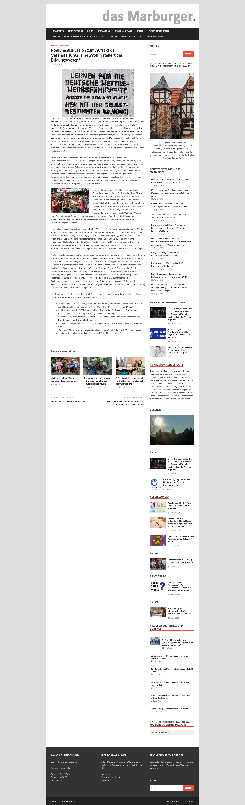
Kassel (140, 31)
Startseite (58, 31)
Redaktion (104, 780)
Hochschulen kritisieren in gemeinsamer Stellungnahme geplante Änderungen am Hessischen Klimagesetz (169, 287)
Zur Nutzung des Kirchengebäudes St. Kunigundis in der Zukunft (179, 611)
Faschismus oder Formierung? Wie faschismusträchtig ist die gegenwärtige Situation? (179, 586)
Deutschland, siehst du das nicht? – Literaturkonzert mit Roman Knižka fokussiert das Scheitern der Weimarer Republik (171, 241)
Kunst (90, 31)
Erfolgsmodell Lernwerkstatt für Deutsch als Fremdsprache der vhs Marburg (130, 381)
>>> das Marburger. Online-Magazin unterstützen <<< (79, 37)
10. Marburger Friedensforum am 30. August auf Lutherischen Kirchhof (179, 333)
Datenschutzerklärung (110, 777)
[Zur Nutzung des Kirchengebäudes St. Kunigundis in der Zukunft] (158, 608)
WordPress (179, 801)
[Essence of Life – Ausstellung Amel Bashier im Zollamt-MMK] (158, 536)
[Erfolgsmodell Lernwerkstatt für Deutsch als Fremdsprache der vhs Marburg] (130, 366)
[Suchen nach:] (172, 54)
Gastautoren (104, 31)
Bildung (54, 46)
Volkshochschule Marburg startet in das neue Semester (64, 379)
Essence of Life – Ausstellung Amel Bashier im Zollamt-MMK (181, 539)
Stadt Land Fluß (123, 31)
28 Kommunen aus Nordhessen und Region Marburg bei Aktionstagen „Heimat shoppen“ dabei (171, 192)
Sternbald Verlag (156, 37)
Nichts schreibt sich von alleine (127, 37)
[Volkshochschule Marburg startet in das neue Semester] (65, 366)
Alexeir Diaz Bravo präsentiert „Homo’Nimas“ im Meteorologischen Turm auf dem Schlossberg (180, 522)
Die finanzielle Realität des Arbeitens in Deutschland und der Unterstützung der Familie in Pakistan (168, 228)
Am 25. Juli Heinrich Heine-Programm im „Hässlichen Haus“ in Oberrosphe (180, 350)
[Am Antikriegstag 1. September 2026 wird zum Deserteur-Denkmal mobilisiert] (155, 479)
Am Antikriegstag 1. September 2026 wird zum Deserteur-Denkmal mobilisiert (177, 482)
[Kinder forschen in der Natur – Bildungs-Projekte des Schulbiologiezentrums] (98, 366)
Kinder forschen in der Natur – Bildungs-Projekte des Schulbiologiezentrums (97, 381)
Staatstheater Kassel (158, 31)
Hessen (61, 46)
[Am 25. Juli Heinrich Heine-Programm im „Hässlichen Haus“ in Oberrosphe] (158, 347)
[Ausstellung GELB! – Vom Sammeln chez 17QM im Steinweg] (158, 503)
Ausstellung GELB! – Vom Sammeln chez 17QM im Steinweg (179, 505)
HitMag (191, 801)
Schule (67, 46)
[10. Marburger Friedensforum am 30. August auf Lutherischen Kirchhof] (158, 329)
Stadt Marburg (75, 31)
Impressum (105, 774)
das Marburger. (72, 801)
